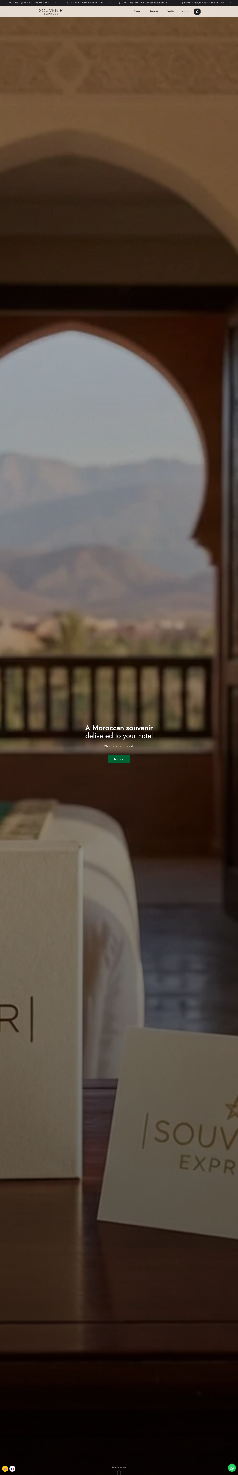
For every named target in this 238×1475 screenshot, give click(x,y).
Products (137, 11)
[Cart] (197, 12)
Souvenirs (154, 11)
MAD (184, 11)
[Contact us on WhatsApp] (232, 1468)
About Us (170, 11)
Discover (119, 759)
